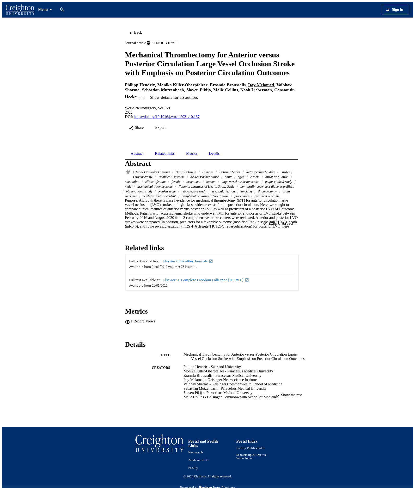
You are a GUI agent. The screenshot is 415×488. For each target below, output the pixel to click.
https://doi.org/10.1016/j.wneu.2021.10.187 (167, 117)
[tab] (137, 153)
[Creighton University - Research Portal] (20, 9)
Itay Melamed (261, 84)
